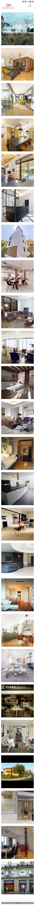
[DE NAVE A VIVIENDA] (17, 170)
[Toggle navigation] (29, 5)
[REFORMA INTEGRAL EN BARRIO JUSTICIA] (17, 205)
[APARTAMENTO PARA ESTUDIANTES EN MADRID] (17, 524)
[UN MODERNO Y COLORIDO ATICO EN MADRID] (17, 99)
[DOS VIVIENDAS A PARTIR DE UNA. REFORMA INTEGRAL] (17, 594)
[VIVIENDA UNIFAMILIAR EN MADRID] (17, 241)
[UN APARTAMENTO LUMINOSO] (17, 347)
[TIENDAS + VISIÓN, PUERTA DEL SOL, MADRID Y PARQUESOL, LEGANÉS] (17, 878)
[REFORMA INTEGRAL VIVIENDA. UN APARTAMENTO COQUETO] (17, 842)
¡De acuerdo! (17, 903)
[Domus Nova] (8, 6)
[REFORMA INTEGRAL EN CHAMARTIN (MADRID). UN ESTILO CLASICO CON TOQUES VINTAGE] (17, 418)
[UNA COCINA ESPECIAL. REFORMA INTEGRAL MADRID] (17, 135)
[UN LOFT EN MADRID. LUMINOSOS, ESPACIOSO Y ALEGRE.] (17, 276)
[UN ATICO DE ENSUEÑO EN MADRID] (17, 64)
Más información (28, 900)
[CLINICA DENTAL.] (17, 807)
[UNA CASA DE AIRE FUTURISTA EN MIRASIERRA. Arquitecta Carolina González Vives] (17, 559)
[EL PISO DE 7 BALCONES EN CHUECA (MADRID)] (17, 736)
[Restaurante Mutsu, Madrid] (17, 701)
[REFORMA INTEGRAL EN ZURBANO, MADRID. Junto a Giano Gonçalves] (17, 665)
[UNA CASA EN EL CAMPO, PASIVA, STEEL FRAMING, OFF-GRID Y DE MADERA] (17, 28)
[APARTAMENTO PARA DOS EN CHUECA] (17, 382)
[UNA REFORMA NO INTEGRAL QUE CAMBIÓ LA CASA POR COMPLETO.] (17, 488)
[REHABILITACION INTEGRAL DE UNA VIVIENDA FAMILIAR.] (17, 453)
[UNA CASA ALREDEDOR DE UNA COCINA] (17, 311)
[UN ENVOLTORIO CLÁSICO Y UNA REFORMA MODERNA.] (17, 630)
